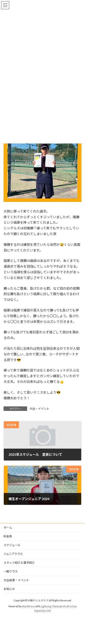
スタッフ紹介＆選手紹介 (19, 562)
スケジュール (12, 545)
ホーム (8, 527)
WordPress (28, 606)
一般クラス (11, 571)
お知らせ (9, 589)
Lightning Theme (50, 606)
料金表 (8, 536)
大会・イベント (39, 408)
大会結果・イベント (16, 580)
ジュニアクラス (13, 554)
